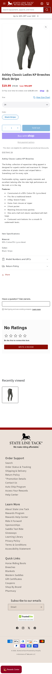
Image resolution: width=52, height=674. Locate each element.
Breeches (10, 567)
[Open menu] (4, 3)
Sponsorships (12, 525)
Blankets (10, 571)
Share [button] (7, 274)
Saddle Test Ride (14, 529)
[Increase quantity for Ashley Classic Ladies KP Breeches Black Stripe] (18, 128)
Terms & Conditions (16, 544)
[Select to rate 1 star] (6, 335)
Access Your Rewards (16, 490)
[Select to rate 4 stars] (20, 335)
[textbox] (26, 303)
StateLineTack (22, 651)
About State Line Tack (17, 509)
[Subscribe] (41, 607)
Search (9, 463)
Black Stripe (10, 117)
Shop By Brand (13, 587)
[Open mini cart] (48, 3)
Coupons (10, 583)
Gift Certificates (13, 579)
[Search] (47, 9)
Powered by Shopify (34, 651)
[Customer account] (42, 3)
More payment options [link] (26, 142)
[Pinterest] (35, 628)
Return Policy (12, 475)
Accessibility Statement (18, 549)
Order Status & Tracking (18, 467)
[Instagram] (23, 628)
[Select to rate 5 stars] (25, 335)
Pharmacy (10, 591)
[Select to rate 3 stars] (15, 335)
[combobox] (26, 9)
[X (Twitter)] (29, 628)
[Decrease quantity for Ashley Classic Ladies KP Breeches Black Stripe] (5, 128)
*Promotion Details (15, 479)
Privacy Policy (12, 541)
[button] (26, 259)
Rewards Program (14, 513)
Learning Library (14, 537)
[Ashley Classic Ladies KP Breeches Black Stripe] (10, 395)
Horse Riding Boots (15, 563)
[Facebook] (17, 628)
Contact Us (11, 482)
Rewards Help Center (16, 517)
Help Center (11, 494)
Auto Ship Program (15, 486)
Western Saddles (14, 575)
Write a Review (26, 347)
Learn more (36, 309)
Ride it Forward (13, 521)
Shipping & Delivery (15, 471)
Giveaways (11, 533)
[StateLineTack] (20, 3)
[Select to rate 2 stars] (11, 335)
